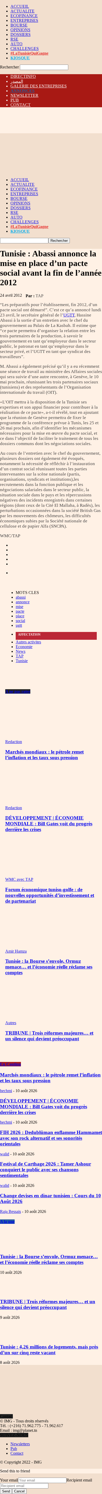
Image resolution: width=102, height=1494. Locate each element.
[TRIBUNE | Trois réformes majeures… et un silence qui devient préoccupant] (33, 1018)
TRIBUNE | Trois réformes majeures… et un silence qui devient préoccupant (49, 1035)
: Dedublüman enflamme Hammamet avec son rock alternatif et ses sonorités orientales (51, 1138)
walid (4, 1154)
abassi (21, 597)
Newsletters (20, 1444)
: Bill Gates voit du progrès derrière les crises (43, 1106)
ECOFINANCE (24, 16)
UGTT (69, 315)
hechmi (6, 1090)
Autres (10, 1023)
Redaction (13, 741)
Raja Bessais (10, 1211)
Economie (24, 646)
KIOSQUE (20, 58)
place (20, 616)
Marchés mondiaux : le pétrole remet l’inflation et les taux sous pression (44, 754)
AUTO (16, 44)
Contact (16, 1453)
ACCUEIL (19, 6)
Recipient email (79, 1480)
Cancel (19, 1491)
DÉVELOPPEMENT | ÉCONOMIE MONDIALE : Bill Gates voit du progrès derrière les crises (48, 823)
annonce (23, 602)
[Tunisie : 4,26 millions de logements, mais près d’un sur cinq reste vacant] (13, 1336)
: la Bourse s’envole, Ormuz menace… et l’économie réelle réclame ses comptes (49, 1259)
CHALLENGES (24, 48)
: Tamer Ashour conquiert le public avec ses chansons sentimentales (45, 1169)
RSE (14, 39)
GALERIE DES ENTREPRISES (38, 86)
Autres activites (28, 642)
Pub (13, 1448)
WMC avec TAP (19, 879)
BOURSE (18, 25)
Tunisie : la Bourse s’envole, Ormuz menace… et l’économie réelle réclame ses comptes (48, 966)
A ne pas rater (17, 691)
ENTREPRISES (24, 20)
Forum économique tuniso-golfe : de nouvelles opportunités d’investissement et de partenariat (49, 895)
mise (19, 606)
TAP (39, 296)
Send (6, 1491)
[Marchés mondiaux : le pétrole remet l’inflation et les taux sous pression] (33, 737)
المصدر (16, 81)
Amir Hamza (16, 951)
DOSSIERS (20, 34)
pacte (20, 611)
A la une (7, 1221)
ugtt (19, 625)
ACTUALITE (22, 11)
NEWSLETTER (24, 95)
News (20, 651)
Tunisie (22, 661)
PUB (14, 100)
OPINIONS (20, 30)
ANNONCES (22, 90)
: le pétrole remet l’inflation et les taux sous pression (50, 1077)
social (20, 620)
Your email (9, 1480)
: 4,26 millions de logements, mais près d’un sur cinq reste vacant (49, 1349)
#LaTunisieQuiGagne (29, 53)
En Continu (10, 1064)
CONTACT (20, 105)
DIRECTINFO (23, 76)
